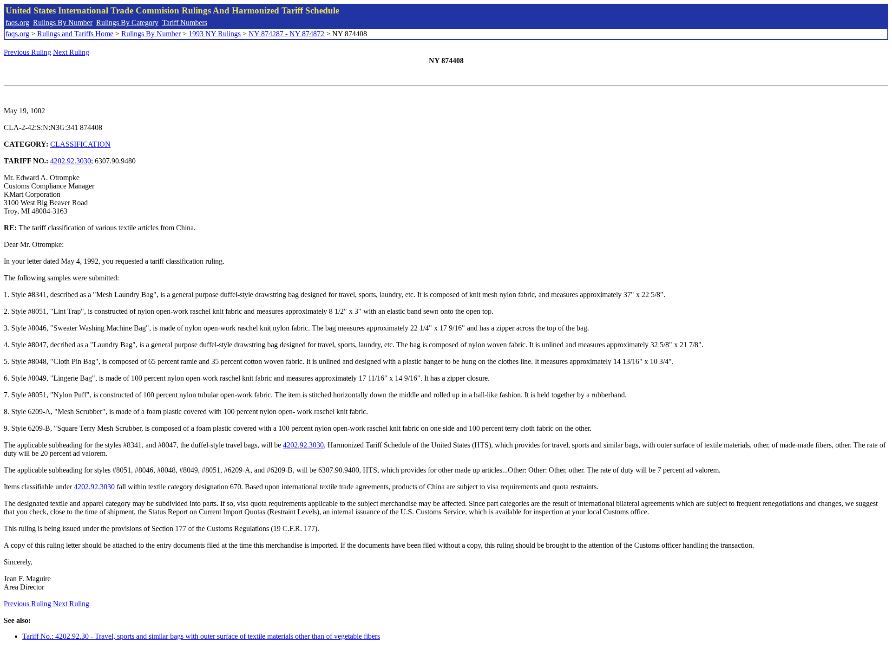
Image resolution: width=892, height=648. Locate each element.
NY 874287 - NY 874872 (286, 34)
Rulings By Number (62, 22)
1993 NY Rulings (215, 34)
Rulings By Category (127, 22)
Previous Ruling (27, 52)
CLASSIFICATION (80, 144)
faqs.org (17, 22)
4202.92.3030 (70, 161)
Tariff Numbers (184, 22)
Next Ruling (71, 52)
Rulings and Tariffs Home (75, 34)
